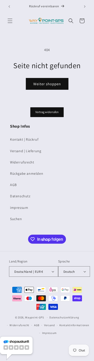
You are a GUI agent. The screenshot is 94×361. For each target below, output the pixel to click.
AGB (13, 185)
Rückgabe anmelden (26, 173)
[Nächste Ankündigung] (84, 6)
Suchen (16, 219)
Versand (49, 325)
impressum (19, 207)
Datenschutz (20, 196)
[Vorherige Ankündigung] (9, 6)
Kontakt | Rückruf (24, 139)
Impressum (49, 333)
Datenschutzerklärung (64, 317)
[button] (10, 20)
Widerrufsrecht (22, 162)
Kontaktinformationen (74, 325)
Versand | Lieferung (25, 151)
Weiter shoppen (47, 83)
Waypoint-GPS (34, 317)
